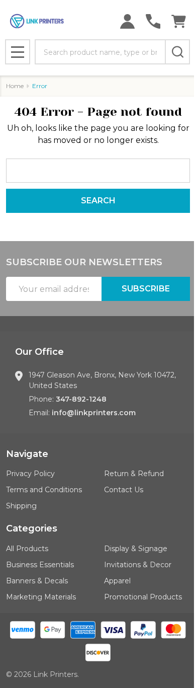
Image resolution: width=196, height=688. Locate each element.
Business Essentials (40, 564)
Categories (31, 528)
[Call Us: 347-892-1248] (153, 21)
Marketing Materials (41, 596)
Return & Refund (134, 473)
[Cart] (178, 21)
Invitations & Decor (137, 564)
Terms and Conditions (44, 489)
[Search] (177, 51)
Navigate (27, 454)
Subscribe (146, 288)
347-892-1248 (81, 399)
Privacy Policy (30, 473)
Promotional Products (143, 596)
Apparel (117, 580)
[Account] (127, 21)
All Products (27, 548)
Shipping (21, 505)
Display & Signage (135, 548)
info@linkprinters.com (94, 412)
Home (15, 86)
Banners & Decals (37, 580)
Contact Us (123, 489)
